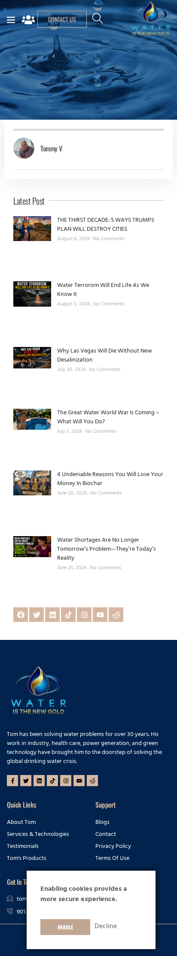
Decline (106, 926)
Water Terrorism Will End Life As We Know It (103, 290)
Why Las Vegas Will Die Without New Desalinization (104, 356)
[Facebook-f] (12, 780)
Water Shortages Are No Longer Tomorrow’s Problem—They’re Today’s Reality (106, 549)
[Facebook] (20, 614)
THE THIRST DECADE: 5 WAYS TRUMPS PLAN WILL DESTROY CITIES (105, 225)
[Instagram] (84, 614)
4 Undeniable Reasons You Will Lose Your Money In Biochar (110, 479)
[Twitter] (36, 614)
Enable (65, 927)
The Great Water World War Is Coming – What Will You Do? (108, 417)
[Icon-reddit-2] (116, 614)
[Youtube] (100, 614)
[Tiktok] (68, 614)
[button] (97, 21)
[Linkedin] (52, 614)
